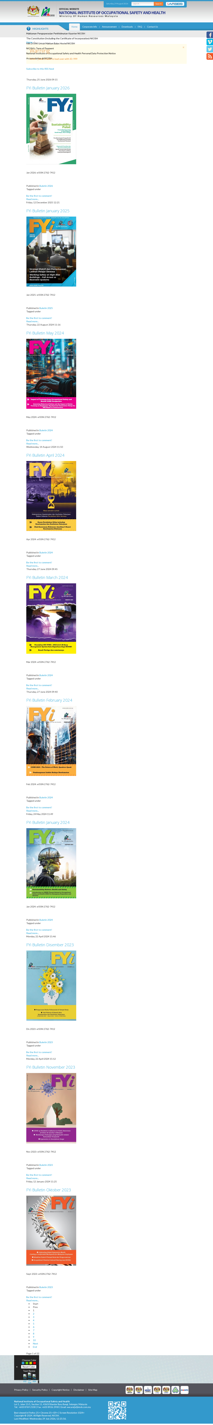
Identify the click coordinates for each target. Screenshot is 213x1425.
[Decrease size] (34, 1377)
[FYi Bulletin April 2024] (51, 495)
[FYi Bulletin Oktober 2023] (51, 1230)
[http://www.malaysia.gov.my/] (130, 1389)
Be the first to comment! (39, 195)
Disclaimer (79, 1390)
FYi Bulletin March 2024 (47, 577)
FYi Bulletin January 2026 (48, 88)
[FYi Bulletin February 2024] (51, 740)
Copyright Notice (61, 1390)
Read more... (32, 199)
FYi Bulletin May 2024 (45, 333)
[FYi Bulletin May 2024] (51, 373)
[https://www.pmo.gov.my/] (139, 1389)
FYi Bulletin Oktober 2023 (48, 1190)
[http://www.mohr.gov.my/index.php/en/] (157, 1389)
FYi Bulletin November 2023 (50, 1067)
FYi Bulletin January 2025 (48, 210)
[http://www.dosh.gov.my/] (166, 1389)
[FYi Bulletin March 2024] (51, 618)
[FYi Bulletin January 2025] (51, 251)
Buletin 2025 (46, 308)
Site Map (92, 1390)
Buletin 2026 (46, 185)
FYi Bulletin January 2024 (48, 822)
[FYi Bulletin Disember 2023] (51, 985)
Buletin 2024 (46, 430)
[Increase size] (25, 1377)
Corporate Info (89, 26)
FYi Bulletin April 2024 (45, 455)
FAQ (140, 26)
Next (35, 1343)
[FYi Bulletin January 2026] (51, 128)
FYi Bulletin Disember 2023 (50, 944)
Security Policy (40, 1390)
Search (158, 3)
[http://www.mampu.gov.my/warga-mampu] (185, 1389)
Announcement (109, 26)
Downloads (127, 26)
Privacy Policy (21, 1390)
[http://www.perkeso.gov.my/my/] (175, 1389)
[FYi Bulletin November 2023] (51, 1107)
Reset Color (28, 1366)
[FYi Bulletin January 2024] (51, 863)
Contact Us (152, 26)
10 (34, 1340)
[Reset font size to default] (29, 1377)
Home (74, 26)
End (35, 1346)
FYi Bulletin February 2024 (49, 700)
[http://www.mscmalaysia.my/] (148, 1389)
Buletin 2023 (46, 1042)
